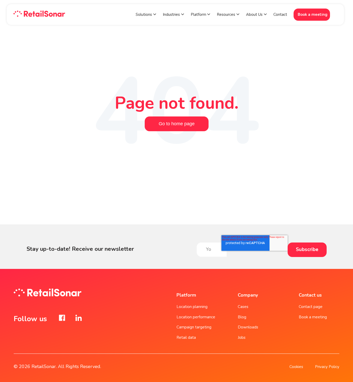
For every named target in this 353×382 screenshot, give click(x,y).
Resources (226, 14)
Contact (280, 14)
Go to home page (177, 123)
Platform (199, 14)
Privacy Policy (327, 366)
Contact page (311, 306)
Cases (243, 306)
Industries (171, 14)
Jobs (241, 337)
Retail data (186, 337)
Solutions (144, 14)
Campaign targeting (194, 327)
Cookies (296, 366)
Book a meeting (312, 14)
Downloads (248, 327)
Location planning (192, 306)
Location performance (196, 317)
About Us (254, 14)
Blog (242, 317)
